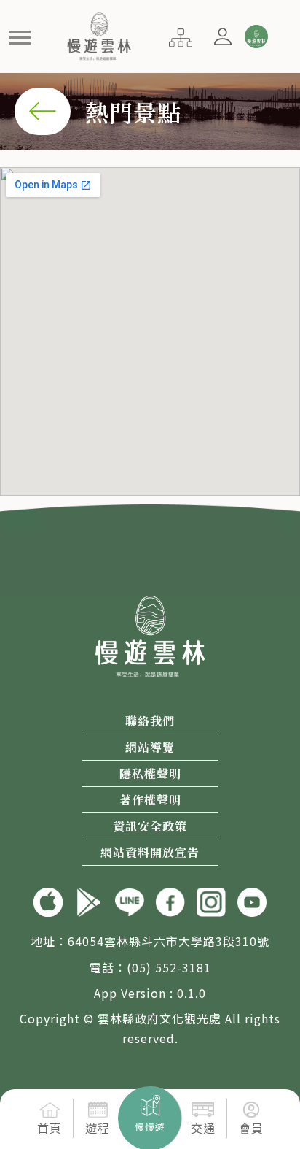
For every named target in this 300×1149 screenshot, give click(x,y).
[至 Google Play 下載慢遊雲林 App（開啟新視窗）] (88, 901)
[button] (20, 36)
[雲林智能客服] (255, 36)
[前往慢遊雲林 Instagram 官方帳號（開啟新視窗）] (211, 901)
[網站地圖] (180, 36)
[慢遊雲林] (99, 34)
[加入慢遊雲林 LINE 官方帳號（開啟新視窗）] (129, 901)
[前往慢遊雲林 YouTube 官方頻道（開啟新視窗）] (252, 901)
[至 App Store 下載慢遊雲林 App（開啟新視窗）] (48, 901)
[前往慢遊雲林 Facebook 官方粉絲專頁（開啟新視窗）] (170, 901)
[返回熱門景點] (43, 109)
